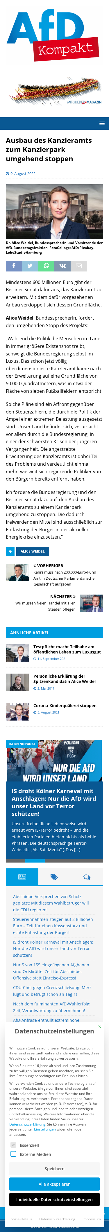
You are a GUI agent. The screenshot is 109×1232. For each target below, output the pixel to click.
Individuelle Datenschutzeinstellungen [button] (54, 1199)
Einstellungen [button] (45, 1129)
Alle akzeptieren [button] (55, 1184)
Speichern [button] (55, 1168)
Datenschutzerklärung (27, 1124)
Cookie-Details (20, 1219)
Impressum (92, 1219)
